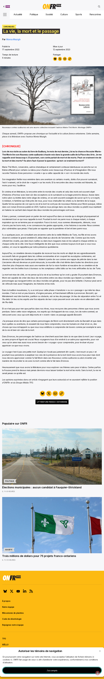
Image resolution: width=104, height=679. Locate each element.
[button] (100, 651)
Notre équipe (8, 607)
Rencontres (95, 14)
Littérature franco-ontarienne (52, 402)
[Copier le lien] (70, 59)
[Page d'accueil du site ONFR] (52, 578)
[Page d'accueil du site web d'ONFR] (52, 6)
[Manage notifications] (97, 673)
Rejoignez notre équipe (13, 625)
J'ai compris (52, 670)
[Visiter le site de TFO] (6, 6)
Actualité (18, 14)
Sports (78, 14)
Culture (64, 14)
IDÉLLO (5, 644)
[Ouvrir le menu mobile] (5, 14)
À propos (6, 601)
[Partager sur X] (60, 59)
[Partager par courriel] (65, 59)
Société (49, 14)
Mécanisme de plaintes (13, 613)
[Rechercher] (99, 6)
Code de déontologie (12, 619)
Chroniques (9, 27)
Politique (34, 14)
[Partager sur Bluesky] (55, 59)
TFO (4, 638)
